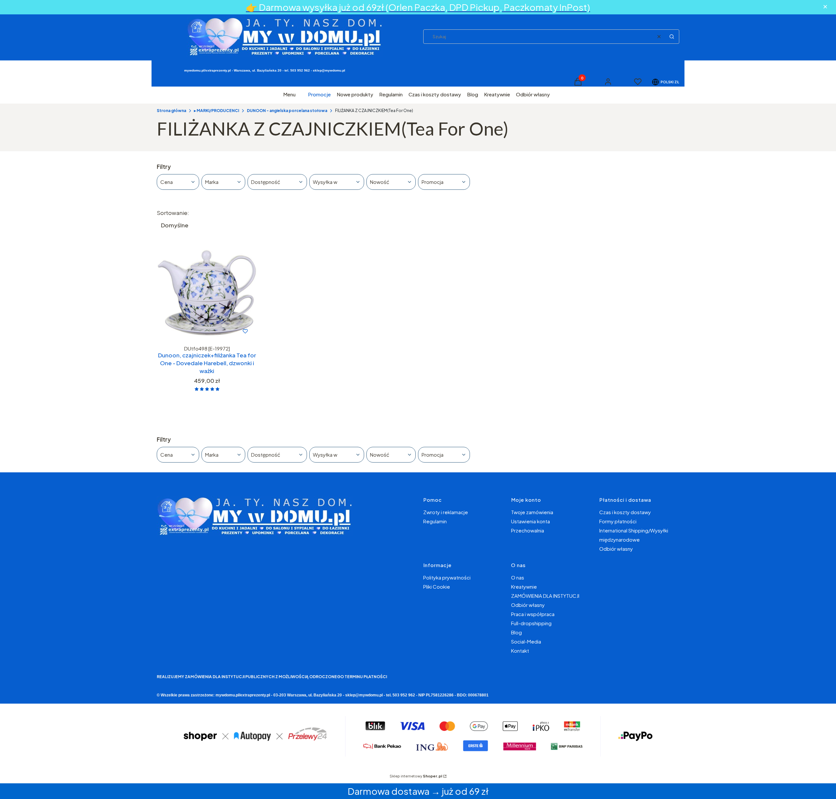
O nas (517, 577)
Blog (516, 632)
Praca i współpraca (533, 614)
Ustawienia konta (530, 521)
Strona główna (171, 110)
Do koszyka (193, 331)
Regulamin (435, 521)
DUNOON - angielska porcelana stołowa (287, 110)
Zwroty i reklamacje (445, 512)
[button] (672, 36)
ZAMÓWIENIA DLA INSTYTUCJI (545, 596)
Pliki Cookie (436, 586)
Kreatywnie (524, 586)
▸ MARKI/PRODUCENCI (216, 110)
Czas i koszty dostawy (625, 512)
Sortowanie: (173, 212)
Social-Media (526, 641)
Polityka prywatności (447, 577)
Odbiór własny (616, 549)
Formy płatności (617, 521)
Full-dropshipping (531, 623)
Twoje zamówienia (532, 512)
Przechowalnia (527, 530)
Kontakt (520, 650)
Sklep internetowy (416, 776)
